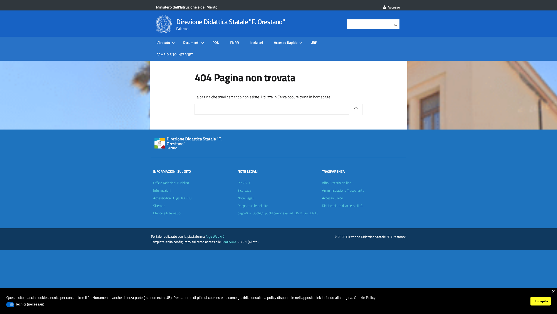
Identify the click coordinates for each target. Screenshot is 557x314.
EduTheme (229, 241)
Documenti (191, 42)
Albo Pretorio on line (336, 182)
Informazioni (162, 190)
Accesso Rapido (285, 42)
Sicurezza (244, 190)
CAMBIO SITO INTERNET (174, 54)
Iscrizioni (256, 42)
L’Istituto (163, 42)
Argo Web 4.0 (215, 236)
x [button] (553, 291)
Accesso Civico (332, 198)
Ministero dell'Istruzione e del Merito (187, 7)
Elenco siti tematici (167, 213)
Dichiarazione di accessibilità (342, 205)
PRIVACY (244, 182)
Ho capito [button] (541, 301)
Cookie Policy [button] (365, 298)
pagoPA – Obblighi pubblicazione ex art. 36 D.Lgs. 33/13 (278, 213)
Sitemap (159, 205)
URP (314, 42)
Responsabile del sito (253, 205)
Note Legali (246, 198)
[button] (10, 304)
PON (216, 42)
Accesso (393, 7)
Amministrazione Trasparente (343, 190)
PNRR (234, 42)
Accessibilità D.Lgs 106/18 (172, 198)
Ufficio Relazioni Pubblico (171, 182)
